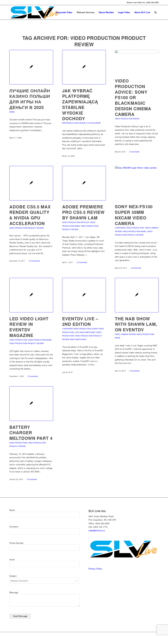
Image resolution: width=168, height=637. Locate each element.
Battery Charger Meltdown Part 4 (30, 432)
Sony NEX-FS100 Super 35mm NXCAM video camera (134, 214)
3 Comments (32, 479)
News (12, 112)
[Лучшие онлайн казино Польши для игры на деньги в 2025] (31, 67)
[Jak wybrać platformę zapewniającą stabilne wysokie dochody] (84, 67)
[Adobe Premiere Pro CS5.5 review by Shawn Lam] (84, 183)
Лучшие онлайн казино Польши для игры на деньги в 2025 (29, 99)
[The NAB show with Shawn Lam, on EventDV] (137, 295)
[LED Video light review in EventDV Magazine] (31, 295)
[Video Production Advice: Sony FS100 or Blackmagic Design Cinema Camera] (137, 62)
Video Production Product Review (26, 228)
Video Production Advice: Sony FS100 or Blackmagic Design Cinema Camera (133, 97)
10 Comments (34, 261)
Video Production (18, 340)
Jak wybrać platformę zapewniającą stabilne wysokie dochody (80, 104)
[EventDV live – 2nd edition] (84, 295)
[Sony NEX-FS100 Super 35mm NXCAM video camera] (137, 183)
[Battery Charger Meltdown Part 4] (31, 403)
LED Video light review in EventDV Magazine (29, 327)
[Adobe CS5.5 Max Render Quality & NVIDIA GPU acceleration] (31, 183)
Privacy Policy (95, 568)
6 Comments (134, 151)
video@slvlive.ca (96, 530)
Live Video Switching (85, 332)
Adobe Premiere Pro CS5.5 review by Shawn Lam (83, 212)
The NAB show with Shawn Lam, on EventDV (136, 324)
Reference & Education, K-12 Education (81, 123)
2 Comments (82, 262)
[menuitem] (64, 12)
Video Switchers (78, 339)
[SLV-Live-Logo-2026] (34, 12)
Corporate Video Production (129, 227)
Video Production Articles (75, 222)
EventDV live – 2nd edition (80, 321)
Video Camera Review (125, 334)
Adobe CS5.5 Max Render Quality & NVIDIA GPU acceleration (30, 215)
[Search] (155, 12)
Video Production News (134, 231)
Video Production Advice (127, 118)
